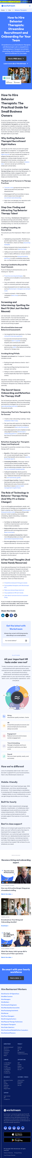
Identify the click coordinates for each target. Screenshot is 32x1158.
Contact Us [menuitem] (7, 1099)
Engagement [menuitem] (21, 1052)
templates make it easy (11, 420)
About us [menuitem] (6, 1049)
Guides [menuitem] (6, 1083)
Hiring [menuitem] (19, 1049)
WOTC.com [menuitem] (21, 1068)
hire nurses (4, 1013)
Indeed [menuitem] (20, 1066)
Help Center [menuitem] (7, 1096)
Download (4, 925)
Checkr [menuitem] (19, 1064)
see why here (22, 249)
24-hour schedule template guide (14, 469)
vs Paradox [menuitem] (7, 1064)
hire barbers (5, 1002)
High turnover (5, 154)
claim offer (18, 1)
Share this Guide (8, 611)
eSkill (14, 347)
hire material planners (8, 1033)
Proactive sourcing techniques (13, 276)
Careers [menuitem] (6, 1054)
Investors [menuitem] (6, 1052)
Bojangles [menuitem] (20, 1082)
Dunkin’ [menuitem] (20, 1083)
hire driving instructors (8, 1019)
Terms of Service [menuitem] (8, 1152)
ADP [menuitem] (19, 1063)
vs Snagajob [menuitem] (7, 1069)
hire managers (5, 999)
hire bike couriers (7, 996)
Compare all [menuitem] (7, 1073)
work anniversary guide (14, 477)
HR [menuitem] (18, 1050)
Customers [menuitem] (7, 1050)
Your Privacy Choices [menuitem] (9, 1155)
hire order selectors (7, 1027)
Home (3, 10)
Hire (9, 10)
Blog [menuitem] (5, 1082)
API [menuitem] (5, 1097)
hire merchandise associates (10, 1008)
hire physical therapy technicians (12, 1022)
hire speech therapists (8, 1024)
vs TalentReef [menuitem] (7, 1063)
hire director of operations (10, 994)
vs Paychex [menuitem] (7, 1071)
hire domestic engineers (9, 1005)
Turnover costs (8, 187)
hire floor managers (7, 1016)
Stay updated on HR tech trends (13, 593)
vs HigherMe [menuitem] (7, 1068)
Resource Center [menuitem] (8, 1080)
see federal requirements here (14, 539)
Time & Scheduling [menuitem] (23, 1054)
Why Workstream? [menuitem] (8, 1047)
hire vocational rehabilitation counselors (14, 1030)
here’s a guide (16, 340)
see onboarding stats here (9, 406)
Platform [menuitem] (20, 1047)
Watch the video (6, 894)
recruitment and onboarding (12, 198)
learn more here (9, 532)
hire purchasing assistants (9, 1010)
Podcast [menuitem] (6, 1087)
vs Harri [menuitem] (6, 1066)
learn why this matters (21, 427)
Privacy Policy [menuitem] (18, 1152)
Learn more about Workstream (15, 64)
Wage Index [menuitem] (7, 1088)
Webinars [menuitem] (6, 1085)
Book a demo (14, 978)
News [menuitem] (5, 1055)
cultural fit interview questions (13, 336)
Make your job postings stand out (14, 590)
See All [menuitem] (19, 1069)
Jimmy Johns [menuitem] (21, 1080)
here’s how (14, 295)
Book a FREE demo (15, 59)
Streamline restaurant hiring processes (15, 583)
